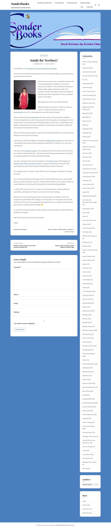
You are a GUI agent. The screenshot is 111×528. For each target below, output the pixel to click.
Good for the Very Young (89, 250)
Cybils (84, 192)
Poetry (84, 360)
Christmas (85, 157)
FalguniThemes (70, 525)
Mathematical (86, 311)
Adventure (85, 68)
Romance (85, 375)
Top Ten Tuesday (87, 447)
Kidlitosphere (62, 229)
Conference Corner (88, 169)
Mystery (84, 319)
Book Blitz (85, 117)
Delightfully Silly (87, 196)
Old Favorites (86, 334)
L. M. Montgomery (88, 291)
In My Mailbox (86, 280)
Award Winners (87, 99)
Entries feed (86, 505)
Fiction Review (86, 228)
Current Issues (87, 188)
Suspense (85, 418)
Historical (85, 268)
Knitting (85, 287)
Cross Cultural (86, 184)
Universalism (86, 458)
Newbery (71, 229)
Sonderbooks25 (87, 399)
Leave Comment (49, 64)
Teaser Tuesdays (87, 422)
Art (83, 80)
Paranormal (86, 338)
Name (16, 295)
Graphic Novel (86, 260)
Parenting (85, 342)
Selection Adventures (89, 387)
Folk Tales (85, 232)
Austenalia (85, 87)
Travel (84, 450)
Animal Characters (88, 76)
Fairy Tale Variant (87, 220)
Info (82, 7)
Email (16, 303)
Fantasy (84, 224)
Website (16, 312)
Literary (84, 307)
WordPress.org (87, 513)
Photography (86, 350)
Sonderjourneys (72, 3)
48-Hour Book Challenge (90, 62)
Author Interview (87, 91)
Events (84, 212)
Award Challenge (21, 229)
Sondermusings (85, 3)
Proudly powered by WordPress (45, 525)
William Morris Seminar (54, 140)
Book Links (85, 121)
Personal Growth (87, 346)
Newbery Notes (87, 326)
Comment (17, 267)
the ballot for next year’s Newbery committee (41, 69)
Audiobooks (86, 83)
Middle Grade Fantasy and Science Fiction (28, 164)
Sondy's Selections (88, 407)
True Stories (86, 454)
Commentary (86, 165)
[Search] (99, 5)
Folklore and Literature (89, 236)
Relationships (86, 372)
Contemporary (86, 176)
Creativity (85, 180)
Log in (84, 501)
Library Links (86, 299)
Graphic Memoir (87, 256)
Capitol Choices (31, 151)
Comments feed (87, 509)
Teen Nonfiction (87, 432)
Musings (85, 315)
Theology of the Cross (89, 436)
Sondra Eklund (69, 232)
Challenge (85, 133)
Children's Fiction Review (90, 140)
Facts (84, 216)
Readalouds (86, 368)
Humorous (85, 276)
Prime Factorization (88, 364)
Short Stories (86, 391)
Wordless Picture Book (89, 462)
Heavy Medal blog (32, 117)
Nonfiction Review (88, 330)
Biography (85, 113)
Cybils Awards (53, 161)
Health (84, 264)
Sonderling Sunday (88, 403)
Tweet (16, 223)
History (84, 272)
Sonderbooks (20, 4)
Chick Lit (85, 137)
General (84, 246)
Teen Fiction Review (88, 426)
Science (84, 379)
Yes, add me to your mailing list (24, 323)
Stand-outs (85, 411)
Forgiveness (86, 242)
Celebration (86, 129)
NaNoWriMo (86, 322)
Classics (84, 161)
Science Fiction (87, 383)
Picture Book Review (88, 354)
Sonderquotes (59, 3)
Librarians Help (87, 295)
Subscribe (90, 7)
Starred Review (87, 414)
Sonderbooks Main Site (44, 3)
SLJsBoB (85, 395)
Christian (85, 153)
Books (84, 125)
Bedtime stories (87, 103)
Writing (84, 468)
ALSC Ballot (54, 229)
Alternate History (87, 72)
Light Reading (86, 303)
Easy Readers (86, 209)
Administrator (39, 64)
